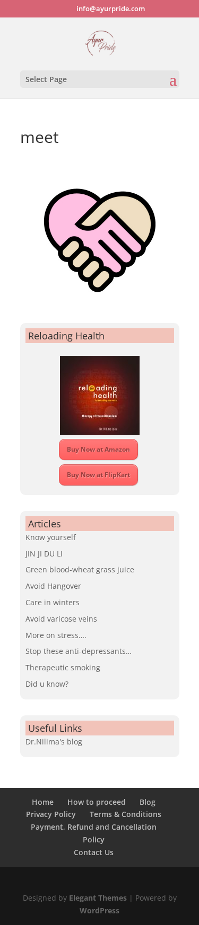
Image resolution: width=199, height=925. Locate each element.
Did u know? (46, 684)
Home (43, 802)
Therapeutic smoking (62, 667)
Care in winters (52, 602)
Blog (147, 802)
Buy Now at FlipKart (98, 474)
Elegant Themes (98, 898)
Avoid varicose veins (61, 619)
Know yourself (50, 537)
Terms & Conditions (125, 814)
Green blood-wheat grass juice (79, 569)
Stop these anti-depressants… (78, 651)
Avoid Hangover (53, 586)
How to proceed (96, 802)
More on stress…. (55, 635)
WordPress (99, 910)
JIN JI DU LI (44, 554)
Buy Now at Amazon (98, 449)
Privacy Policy (51, 814)
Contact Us (94, 852)
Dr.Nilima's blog (53, 742)
